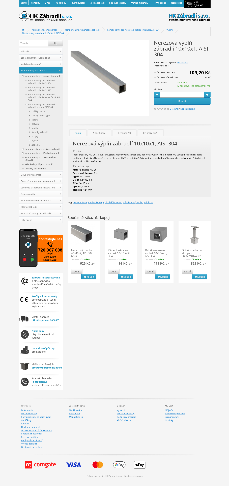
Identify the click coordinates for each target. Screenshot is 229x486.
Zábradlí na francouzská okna (35, 57)
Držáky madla (38, 111)
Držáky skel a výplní (41, 115)
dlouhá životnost (113, 202)
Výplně (169, 29)
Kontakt (25, 423)
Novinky (169, 420)
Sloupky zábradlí (40, 132)
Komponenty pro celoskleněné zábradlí (40, 159)
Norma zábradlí (97, 2)
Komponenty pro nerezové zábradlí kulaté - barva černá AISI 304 (44, 97)
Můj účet (169, 410)
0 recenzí (174, 108)
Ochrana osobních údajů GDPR (36, 430)
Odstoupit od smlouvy (32, 447)
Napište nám (75, 410)
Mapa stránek (76, 416)
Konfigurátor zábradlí (31, 440)
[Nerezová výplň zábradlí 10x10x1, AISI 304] (108, 78)
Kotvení (35, 124)
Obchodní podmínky (31, 426)
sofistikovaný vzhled (133, 202)
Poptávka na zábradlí (31, 433)
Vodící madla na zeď (31, 64)
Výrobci (121, 410)
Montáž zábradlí (29, 206)
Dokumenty (27, 410)
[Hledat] (55, 43)
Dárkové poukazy (125, 413)
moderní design (96, 202)
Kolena (35, 119)
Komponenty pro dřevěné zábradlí (42, 153)
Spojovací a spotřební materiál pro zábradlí (38, 188)
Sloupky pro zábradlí (31, 174)
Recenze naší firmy (30, 436)
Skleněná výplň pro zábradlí (38, 164)
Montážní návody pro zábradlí (36, 213)
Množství (158, 89)
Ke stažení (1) (150, 133)
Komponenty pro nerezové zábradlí (82, 29)
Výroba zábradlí (29, 443)
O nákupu (61, 2)
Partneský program (126, 416)
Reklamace (74, 413)
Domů (23, 2)
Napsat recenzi (187, 108)
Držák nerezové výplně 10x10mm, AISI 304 (156, 253)
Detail (76, 271)
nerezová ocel (80, 202)
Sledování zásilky (117, 2)
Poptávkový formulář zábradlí (35, 200)
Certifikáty (26, 420)
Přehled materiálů (139, 2)
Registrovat (176, 2)
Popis (78, 133)
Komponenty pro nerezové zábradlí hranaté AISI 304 (133, 29)
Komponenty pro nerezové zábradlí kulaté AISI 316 (41, 89)
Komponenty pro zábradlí (44, 29)
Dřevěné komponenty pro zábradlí (38, 181)
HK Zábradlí (182, 62)
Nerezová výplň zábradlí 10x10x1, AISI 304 (43, 33)
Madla (35, 128)
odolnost (148, 202)
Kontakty (35, 2)
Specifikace (99, 133)
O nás (47, 2)
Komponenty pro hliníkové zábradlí (42, 149)
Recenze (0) (124, 133)
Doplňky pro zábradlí (35, 168)
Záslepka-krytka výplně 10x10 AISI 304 (119, 253)
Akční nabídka (124, 420)
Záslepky (36, 144)
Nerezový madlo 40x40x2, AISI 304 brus (81, 253)
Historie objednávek (175, 413)
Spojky (35, 136)
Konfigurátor (78, 2)
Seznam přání (172, 416)
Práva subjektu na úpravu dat (36, 416)
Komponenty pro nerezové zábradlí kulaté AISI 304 (41, 82)
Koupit (182, 101)
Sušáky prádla (28, 193)
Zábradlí (25, 51)
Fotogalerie (26, 219)
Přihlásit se (160, 2)
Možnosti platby (29, 413)
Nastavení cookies (133, 475)
